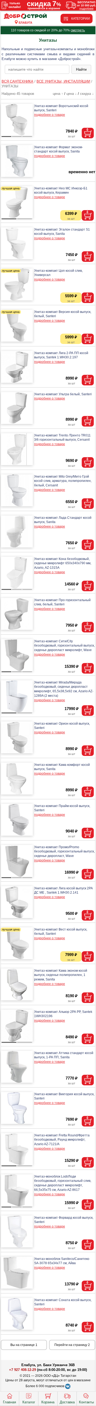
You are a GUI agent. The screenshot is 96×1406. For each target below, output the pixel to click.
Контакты (86, 1402)
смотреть (78, 30)
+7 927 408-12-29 (22, 1370)
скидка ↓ (87, 94)
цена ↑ (58, 94)
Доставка (67, 1402)
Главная (9, 1402)
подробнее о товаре (49, 115)
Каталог (28, 1402)
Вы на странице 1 (23, 1345)
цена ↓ (71, 94)
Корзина (47, 1402)
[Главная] (25, 16)
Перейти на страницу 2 (72, 1345)
